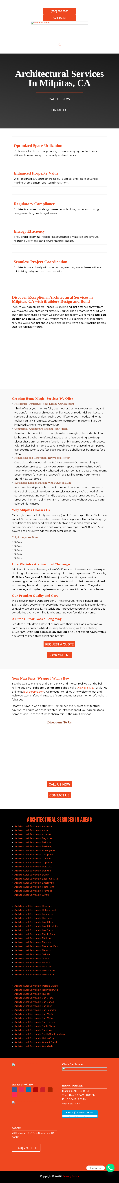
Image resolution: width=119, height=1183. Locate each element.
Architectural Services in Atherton (33, 834)
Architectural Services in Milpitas (32, 942)
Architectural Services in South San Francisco (39, 1034)
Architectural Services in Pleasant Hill (35, 970)
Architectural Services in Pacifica (32, 962)
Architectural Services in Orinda (31, 958)
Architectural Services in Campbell (33, 854)
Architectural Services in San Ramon (34, 1022)
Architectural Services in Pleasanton (34, 974)
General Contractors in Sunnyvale (80, 1117)
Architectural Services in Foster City (34, 886)
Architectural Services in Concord (32, 858)
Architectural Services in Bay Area (33, 838)
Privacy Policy (71, 1176)
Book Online (59, 18)
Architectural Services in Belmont (33, 842)
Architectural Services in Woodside (33, 1046)
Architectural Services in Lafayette (33, 914)
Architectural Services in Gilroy (31, 894)
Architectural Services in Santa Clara (34, 1026)
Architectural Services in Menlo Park (34, 934)
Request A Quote (59, 644)
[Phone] (110, 1168)
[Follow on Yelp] (35, 1089)
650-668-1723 (86, 687)
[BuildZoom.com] (80, 1114)
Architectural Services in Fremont (33, 890)
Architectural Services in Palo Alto (33, 966)
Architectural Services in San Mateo (34, 1017)
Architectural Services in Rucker (32, 993)
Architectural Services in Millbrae (32, 938)
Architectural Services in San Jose (33, 1005)
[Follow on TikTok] (14, 1094)
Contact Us (59, 110)
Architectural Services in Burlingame (34, 850)
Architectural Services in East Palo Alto (36, 878)
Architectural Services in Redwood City (36, 989)
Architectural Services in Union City (34, 1038)
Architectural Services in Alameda (33, 826)
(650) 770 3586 (59, 11)
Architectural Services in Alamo (31, 830)
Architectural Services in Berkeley (33, 846)
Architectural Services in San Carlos (34, 1001)
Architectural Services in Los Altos (33, 922)
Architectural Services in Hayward (33, 905)
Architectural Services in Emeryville (34, 882)
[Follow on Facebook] (14, 1089)
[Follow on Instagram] (21, 1089)
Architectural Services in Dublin (31, 874)
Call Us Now (59, 99)
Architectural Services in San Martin (34, 1013)
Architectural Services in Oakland (32, 954)
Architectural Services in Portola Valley (36, 985)
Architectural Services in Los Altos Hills (36, 926)
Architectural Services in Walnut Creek (35, 1042)
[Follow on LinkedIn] (28, 1089)
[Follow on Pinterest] (42, 1089)
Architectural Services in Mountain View (36, 946)
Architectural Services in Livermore (33, 918)
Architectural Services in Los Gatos (33, 930)
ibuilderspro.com (33, 691)
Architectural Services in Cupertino (33, 862)
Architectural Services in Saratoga (33, 1030)
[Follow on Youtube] (50, 1089)
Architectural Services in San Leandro (35, 1009)
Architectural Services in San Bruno (34, 997)
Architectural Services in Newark (32, 950)
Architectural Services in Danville (32, 870)
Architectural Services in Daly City (33, 866)
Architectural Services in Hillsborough (35, 909)
